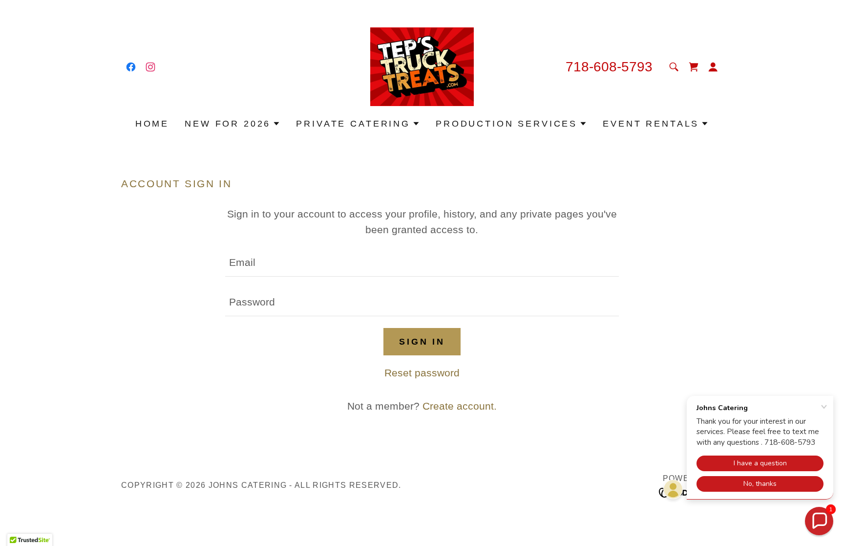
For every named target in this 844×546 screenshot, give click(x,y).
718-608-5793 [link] (609, 66)
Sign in (422, 342)
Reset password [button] (422, 372)
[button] (713, 67)
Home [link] (152, 124)
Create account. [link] (459, 406)
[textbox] (421, 263)
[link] (131, 67)
